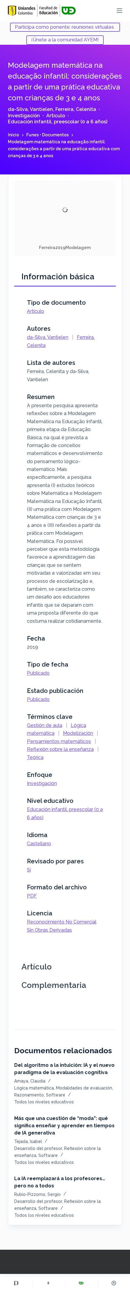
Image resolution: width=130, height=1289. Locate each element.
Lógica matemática (34, 1088)
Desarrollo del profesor (38, 1148)
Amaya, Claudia (29, 1081)
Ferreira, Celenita (75, 109)
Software (55, 1095)
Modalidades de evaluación (84, 1088)
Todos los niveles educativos (44, 1101)
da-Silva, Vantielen (30, 109)
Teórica (35, 757)
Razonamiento (29, 1095)
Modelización (78, 733)
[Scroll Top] (114, 1283)
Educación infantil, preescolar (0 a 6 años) (57, 122)
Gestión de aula (44, 725)
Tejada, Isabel (28, 1141)
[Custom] (16, 1283)
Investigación (24, 116)
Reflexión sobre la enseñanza (60, 749)
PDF (32, 896)
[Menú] (119, 10)
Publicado (38, 673)
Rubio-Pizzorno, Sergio (37, 1194)
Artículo (55, 116)
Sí (29, 870)
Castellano (39, 843)
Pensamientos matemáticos (59, 741)
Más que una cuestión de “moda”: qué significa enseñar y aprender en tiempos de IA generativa (64, 1125)
